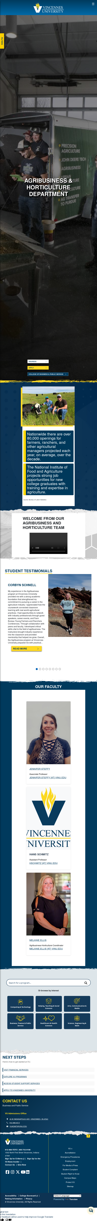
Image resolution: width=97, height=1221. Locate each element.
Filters (2, 41)
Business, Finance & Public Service (20, 1024)
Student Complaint (70, 1169)
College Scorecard (29, 1195)
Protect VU (70, 1182)
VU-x (70, 1148)
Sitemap (70, 1186)
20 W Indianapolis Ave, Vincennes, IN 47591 (29, 1119)
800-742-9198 (25, 1149)
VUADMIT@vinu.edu (18, 1126)
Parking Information (14, 1198)
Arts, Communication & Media (77, 1007)
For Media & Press (70, 1165)
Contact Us (10, 1164)
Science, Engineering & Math (77, 1024)
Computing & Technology (20, 1007)
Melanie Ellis (37, 940)
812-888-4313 (15, 1122)
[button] (48, 7)
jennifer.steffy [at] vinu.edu (47, 777)
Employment (70, 1161)
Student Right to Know (70, 1173)
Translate (73, 1199)
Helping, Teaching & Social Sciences (48, 1007)
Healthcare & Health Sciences (48, 1024)
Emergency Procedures (70, 1157)
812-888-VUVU (11, 1149)
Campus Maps (70, 1178)
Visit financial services (16, 1069)
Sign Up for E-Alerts (16, 1158)
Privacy (29, 1198)
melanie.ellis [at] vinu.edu (46, 948)
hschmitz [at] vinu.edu (43, 863)
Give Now (22, 1164)
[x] (18, 1170)
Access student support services (22, 1083)
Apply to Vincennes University (19, 1090)
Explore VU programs (15, 1076)
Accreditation (70, 1152)
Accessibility (11, 1195)
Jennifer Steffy (39, 768)
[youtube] (23, 1170)
